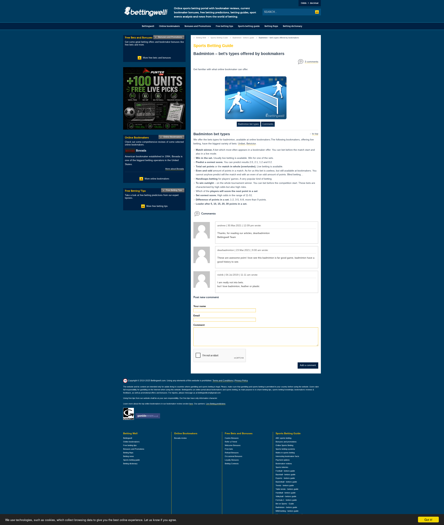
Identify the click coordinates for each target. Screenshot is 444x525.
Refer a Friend (231, 442)
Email (196, 315)
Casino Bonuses (232, 438)
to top (315, 133)
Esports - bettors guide (285, 478)
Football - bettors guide (285, 471)
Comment (199, 325)
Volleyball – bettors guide (286, 496)
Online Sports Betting (284, 445)
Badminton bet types (248, 124)
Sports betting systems (285, 449)
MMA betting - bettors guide (287, 511)
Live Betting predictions (215, 404)
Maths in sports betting (285, 453)
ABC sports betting (283, 438)
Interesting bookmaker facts (287, 456)
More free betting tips (157, 206)
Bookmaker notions (284, 464)
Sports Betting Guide (219, 38)
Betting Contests (232, 464)
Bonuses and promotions (286, 442)
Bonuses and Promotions (198, 26)
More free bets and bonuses (157, 57)
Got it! (428, 519)
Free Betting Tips (174, 190)
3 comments (311, 61)
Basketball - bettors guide (286, 482)
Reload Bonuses (232, 453)
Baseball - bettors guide (285, 474)
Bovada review (180, 438)
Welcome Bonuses (233, 445)
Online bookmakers (169, 26)
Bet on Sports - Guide (285, 504)
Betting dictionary (292, 26)
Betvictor (251, 143)
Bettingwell (148, 26)
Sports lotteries (282, 467)
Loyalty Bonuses (232, 460)
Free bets (229, 449)
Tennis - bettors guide (285, 485)
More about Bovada (174, 169)
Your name (199, 306)
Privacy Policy (241, 380)
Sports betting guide (249, 26)
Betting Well (201, 38)
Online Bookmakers (172, 137)
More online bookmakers (157, 178)
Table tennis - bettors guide (287, 489)
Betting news (128, 456)
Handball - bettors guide (286, 493)
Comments (267, 124)
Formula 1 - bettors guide (286, 500)
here (191, 404)
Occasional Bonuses (233, 456)
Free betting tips (224, 26)
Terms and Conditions (222, 380)
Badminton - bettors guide (243, 38)
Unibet (241, 143)
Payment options (283, 460)
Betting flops (271, 26)
